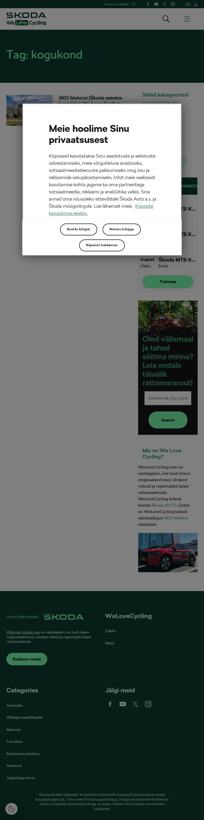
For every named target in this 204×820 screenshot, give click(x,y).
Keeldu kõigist (78, 229)
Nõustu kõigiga (121, 229)
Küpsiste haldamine (102, 245)
